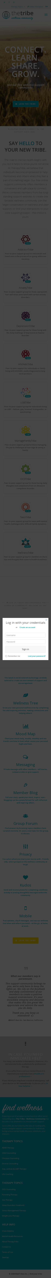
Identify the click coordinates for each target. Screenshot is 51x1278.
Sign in (25, 649)
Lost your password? (37, 656)
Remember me (14, 656)
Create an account (27, 627)
